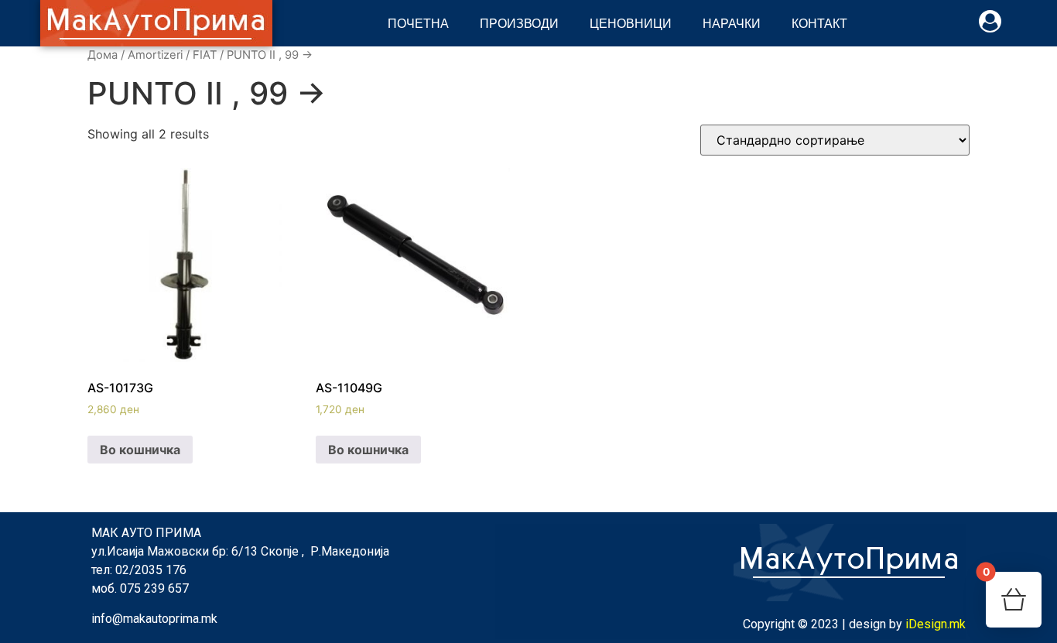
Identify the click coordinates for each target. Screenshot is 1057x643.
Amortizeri (155, 55)
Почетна (418, 23)
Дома (102, 55)
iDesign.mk (935, 624)
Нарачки (732, 23)
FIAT (205, 55)
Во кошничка (140, 449)
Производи (519, 23)
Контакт (819, 23)
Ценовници (631, 23)
